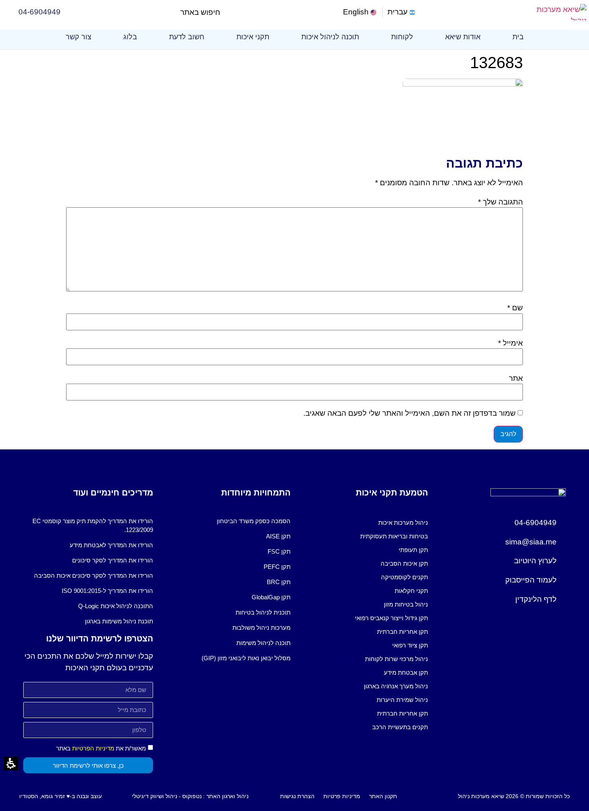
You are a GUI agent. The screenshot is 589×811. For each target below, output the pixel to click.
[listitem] (363, 522)
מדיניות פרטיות (341, 796)
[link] (360, 12)
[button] (227, 12)
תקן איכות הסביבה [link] (404, 563)
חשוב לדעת (186, 37)
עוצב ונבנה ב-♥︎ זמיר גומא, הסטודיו (60, 796)
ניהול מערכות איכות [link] (403, 522)
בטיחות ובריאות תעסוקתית (394, 536)
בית (518, 37)
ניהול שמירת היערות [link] (402, 699)
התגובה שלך (500, 202)
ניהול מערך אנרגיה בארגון (396, 686)
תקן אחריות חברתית (402, 631)
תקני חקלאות (411, 590)
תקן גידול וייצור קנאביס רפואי (391, 618)
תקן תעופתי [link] (413, 549)
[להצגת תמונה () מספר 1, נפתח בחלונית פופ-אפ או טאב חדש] (463, 84)
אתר (516, 378)
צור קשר (78, 37)
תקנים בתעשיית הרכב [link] (400, 727)
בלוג (130, 37)
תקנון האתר (383, 796)
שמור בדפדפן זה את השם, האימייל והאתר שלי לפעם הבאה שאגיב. (409, 413)
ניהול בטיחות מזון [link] (406, 604)
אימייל (510, 343)
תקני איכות (252, 37)
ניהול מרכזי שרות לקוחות (396, 658)
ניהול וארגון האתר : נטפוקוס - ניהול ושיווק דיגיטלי (190, 796)
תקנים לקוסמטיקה (404, 577)
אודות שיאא (462, 37)
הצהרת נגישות (297, 796)
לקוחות (402, 37)
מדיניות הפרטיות (93, 748)
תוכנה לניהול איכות (330, 37)
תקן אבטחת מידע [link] (406, 672)
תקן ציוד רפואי (410, 645)
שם (515, 307)
